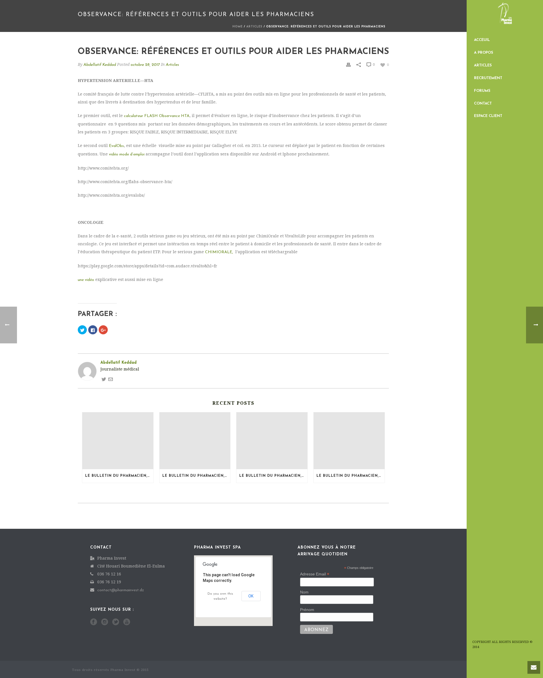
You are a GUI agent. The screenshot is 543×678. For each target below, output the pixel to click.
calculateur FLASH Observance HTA (156, 116)
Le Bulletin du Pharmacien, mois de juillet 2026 (196, 476)
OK (250, 596)
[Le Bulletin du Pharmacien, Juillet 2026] (117, 440)
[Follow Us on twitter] (115, 622)
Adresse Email (314, 574)
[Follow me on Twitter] (104, 379)
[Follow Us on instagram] (104, 622)
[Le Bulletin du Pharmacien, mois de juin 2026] (271, 440)
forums (482, 91)
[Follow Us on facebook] (93, 622)
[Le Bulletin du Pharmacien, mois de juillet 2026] (195, 440)
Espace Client (488, 116)
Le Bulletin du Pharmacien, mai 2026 (350, 476)
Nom (304, 592)
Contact (483, 103)
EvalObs (116, 146)
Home (237, 26)
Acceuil (482, 40)
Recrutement (488, 78)
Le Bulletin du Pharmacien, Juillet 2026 (119, 476)
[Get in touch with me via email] (110, 379)
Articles (483, 65)
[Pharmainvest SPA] (505, 17)
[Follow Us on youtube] (126, 622)
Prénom (307, 609)
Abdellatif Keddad (99, 65)
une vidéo (86, 280)
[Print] (348, 64)
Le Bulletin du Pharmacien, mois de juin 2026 (273, 476)
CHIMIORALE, (219, 252)
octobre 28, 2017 (145, 65)
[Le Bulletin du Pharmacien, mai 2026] (349, 440)
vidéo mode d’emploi (127, 154)
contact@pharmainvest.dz (120, 590)
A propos (483, 53)
